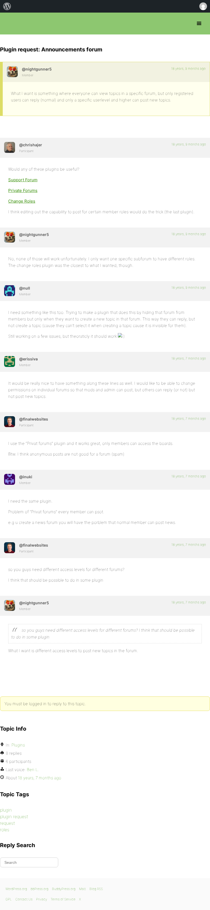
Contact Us (24, 899)
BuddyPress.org (63, 889)
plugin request (14, 816)
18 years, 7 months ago (188, 358)
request (7, 823)
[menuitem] (7, 6)
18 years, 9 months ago (188, 68)
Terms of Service (63, 899)
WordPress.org (16, 889)
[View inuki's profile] (9, 479)
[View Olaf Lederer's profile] (9, 421)
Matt (82, 889)
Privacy (41, 899)
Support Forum (22, 179)
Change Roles (21, 201)
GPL (8, 899)
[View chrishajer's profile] (9, 147)
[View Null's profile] (9, 290)
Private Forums (22, 190)
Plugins (18, 745)
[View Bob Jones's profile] (9, 361)
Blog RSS (96, 889)
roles (4, 829)
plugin (6, 810)
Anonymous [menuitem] (203, 6)
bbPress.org (9, 23)
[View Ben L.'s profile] (12, 71)
